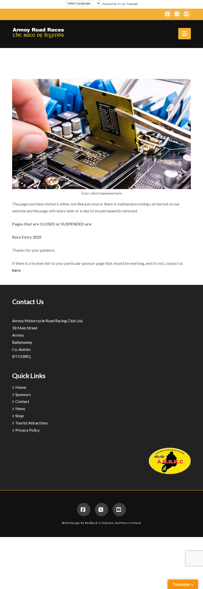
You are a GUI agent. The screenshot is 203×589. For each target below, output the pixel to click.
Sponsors (23, 394)
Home (20, 387)
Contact (22, 401)
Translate (132, 3)
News (20, 408)
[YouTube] (187, 14)
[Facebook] (168, 14)
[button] (184, 33)
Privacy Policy (27, 430)
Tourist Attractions (31, 422)
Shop (19, 415)
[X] (177, 14)
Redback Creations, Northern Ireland (113, 522)
